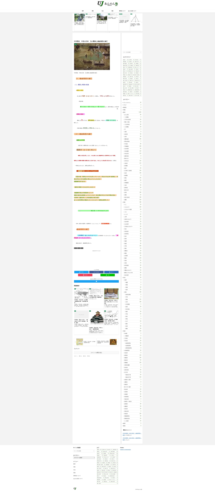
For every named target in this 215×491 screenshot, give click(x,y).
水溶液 (133, 255)
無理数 (133, 175)
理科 (132, 202)
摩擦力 (133, 250)
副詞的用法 (133, 343)
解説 (132, 425)
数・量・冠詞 (133, 386)
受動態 (133, 362)
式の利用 (133, 148)
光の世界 (133, 221)
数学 (132, 112)
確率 (133, 180)
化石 (133, 236)
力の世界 (133, 224)
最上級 (133, 389)
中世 (133, 297)
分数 (133, 131)
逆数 (133, 194)
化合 (133, 228)
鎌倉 (82, 248)
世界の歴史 (133, 294)
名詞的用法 (133, 345)
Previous (73, 22)
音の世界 (133, 275)
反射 (133, 238)
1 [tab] (105, 32)
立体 (133, 185)
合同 (133, 136)
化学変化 (133, 233)
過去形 (133, 413)
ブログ (132, 105)
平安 (133, 314)
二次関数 (133, 126)
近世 (133, 326)
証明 (133, 192)
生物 (133, 263)
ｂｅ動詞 (133, 420)
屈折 (133, 248)
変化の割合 (133, 141)
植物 (133, 253)
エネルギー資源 (133, 209)
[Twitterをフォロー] (96, 281)
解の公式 (133, 190)
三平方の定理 (133, 119)
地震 (133, 243)
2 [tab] (107, 32)
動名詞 (133, 360)
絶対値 (133, 187)
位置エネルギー (133, 219)
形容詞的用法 (133, 348)
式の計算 (133, 153)
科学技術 (133, 265)
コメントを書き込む (96, 352)
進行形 (133, 408)
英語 (132, 331)
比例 (133, 173)
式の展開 (133, 151)
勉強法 (132, 107)
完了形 (133, 372)
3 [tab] (109, 32)
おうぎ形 (133, 114)
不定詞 (133, 340)
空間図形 (133, 182)
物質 (133, 258)
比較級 (133, 394)
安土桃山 (133, 309)
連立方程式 (133, 197)
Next (141, 22)
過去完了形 (133, 377)
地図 (133, 282)
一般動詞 (133, 335)
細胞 (133, 267)
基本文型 (133, 369)
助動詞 (133, 357)
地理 (133, 280)
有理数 (133, 165)
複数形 (133, 406)
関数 (133, 199)
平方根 (133, 143)
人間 (133, 216)
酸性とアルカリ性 (133, 272)
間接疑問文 (133, 416)
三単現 (133, 338)
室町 (76, 248)
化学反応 (133, 231)
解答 (132, 423)
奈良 (133, 306)
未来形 (133, 391)
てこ (133, 204)
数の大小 (133, 158)
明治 (133, 318)
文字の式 (133, 160)
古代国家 (133, 304)
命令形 (133, 367)
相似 (133, 177)
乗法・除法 (133, 122)
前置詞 (133, 355)
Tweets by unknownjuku (125, 449)
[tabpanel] (79, 22)
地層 (133, 241)
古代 (133, 301)
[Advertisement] (96, 36)
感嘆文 (133, 382)
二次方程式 (133, 124)
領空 (133, 289)
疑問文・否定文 (133, 401)
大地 (133, 246)
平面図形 (133, 146)
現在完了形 (133, 374)
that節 (133, 333)
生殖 (133, 260)
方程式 (133, 163)
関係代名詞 (133, 418)
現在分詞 (133, 399)
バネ (133, 212)
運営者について (77, 475)
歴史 (79, 248)
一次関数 (133, 117)
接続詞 (133, 384)
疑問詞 (133, 403)
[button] (140, 52)
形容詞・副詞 (133, 379)
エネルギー (133, 207)
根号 (133, 168)
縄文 (133, 323)
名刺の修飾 (133, 365)
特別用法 (133, 396)
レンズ (133, 214)
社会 (132, 277)
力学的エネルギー (133, 226)
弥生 (133, 316)
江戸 (133, 321)
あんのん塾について (78, 478)
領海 (133, 287)
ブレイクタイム (132, 102)
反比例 (133, 134)
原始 (133, 299)
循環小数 (133, 156)
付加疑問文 (133, 350)
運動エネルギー (133, 270)
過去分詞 (133, 411)
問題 (132, 109)
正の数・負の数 (133, 170)
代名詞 (133, 352)
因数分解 (133, 139)
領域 (133, 284)
